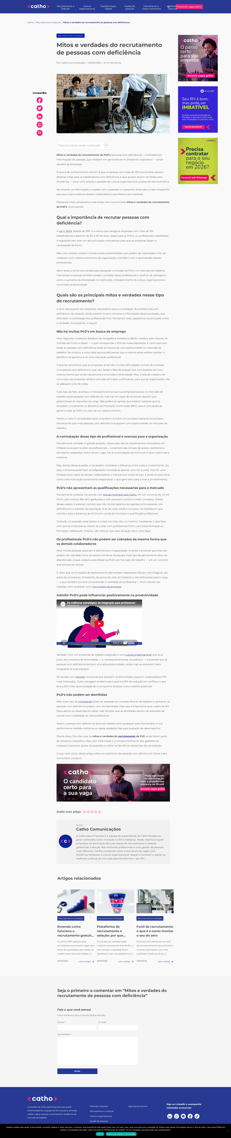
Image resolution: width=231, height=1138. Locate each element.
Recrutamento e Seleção (65, 7)
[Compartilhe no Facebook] (40, 100)
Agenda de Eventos (137, 1106)
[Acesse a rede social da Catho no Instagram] (176, 1116)
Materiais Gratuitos (172, 7)
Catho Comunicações (98, 829)
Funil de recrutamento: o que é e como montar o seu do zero (154, 931)
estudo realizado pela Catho (119, 494)
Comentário (64, 1034)
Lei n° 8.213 (65, 231)
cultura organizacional (139, 654)
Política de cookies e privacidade (121, 1134)
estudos (80, 676)
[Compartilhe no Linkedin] (40, 116)
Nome (61, 1022)
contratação (85, 701)
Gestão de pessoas (129, 7)
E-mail (103, 1022)
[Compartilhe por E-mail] (40, 133)
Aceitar (100, 1134)
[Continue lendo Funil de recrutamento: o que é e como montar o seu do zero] (155, 901)
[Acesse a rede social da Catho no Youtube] (183, 1116)
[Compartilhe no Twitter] (40, 108)
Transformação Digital (108, 7)
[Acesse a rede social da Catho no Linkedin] (169, 1116)
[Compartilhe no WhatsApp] (40, 125)
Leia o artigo (85, 961)
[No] (227, 1131)
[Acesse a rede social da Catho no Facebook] (190, 1116)
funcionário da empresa (107, 586)
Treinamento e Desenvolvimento (151, 7)
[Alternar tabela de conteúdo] (105, 145)
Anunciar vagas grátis (189, 6)
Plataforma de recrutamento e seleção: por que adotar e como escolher (110, 935)
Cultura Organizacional (87, 7)
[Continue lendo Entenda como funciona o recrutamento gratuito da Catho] (76, 901)
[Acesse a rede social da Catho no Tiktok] (197, 1116)
